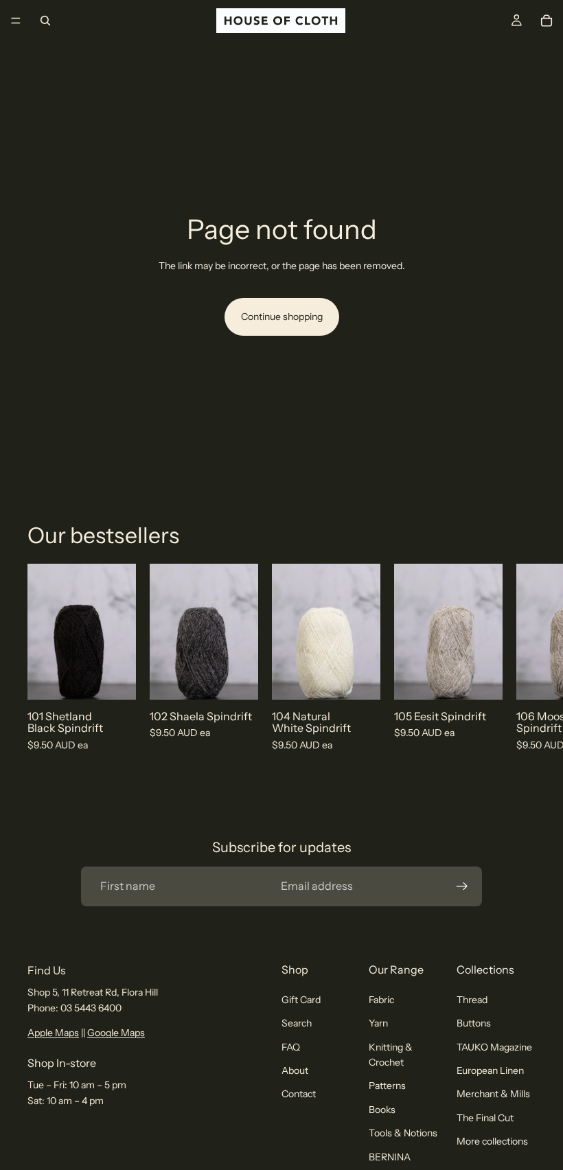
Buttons (474, 1023)
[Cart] (546, 20)
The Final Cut (485, 1118)
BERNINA (390, 1156)
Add (126, 678)
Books (382, 1109)
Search (297, 1023)
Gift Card (301, 1000)
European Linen (490, 1070)
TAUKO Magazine (494, 1046)
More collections (492, 1141)
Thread (472, 1000)
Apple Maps (53, 1032)
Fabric (381, 1000)
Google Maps (116, 1032)
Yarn (378, 1023)
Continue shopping (282, 316)
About (295, 1070)
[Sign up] (462, 886)
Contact (299, 1094)
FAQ (291, 1046)
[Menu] (16, 20)
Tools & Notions (403, 1133)
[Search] (45, 20)
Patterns (387, 1085)
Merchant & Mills (493, 1094)
